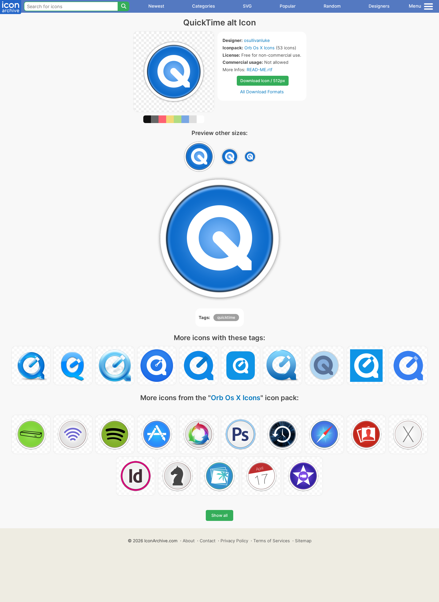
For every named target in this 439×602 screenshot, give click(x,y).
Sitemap (303, 540)
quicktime (226, 317)
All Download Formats (262, 91)
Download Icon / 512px (262, 80)
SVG (247, 6)
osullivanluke (257, 40)
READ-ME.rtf (259, 69)
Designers (379, 6)
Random (332, 6)
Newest (156, 6)
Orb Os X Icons (259, 47)
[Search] (123, 6)
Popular (288, 6)
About (189, 540)
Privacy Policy (234, 540)
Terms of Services (271, 540)
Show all (219, 515)
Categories (203, 6)
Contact (207, 540)
